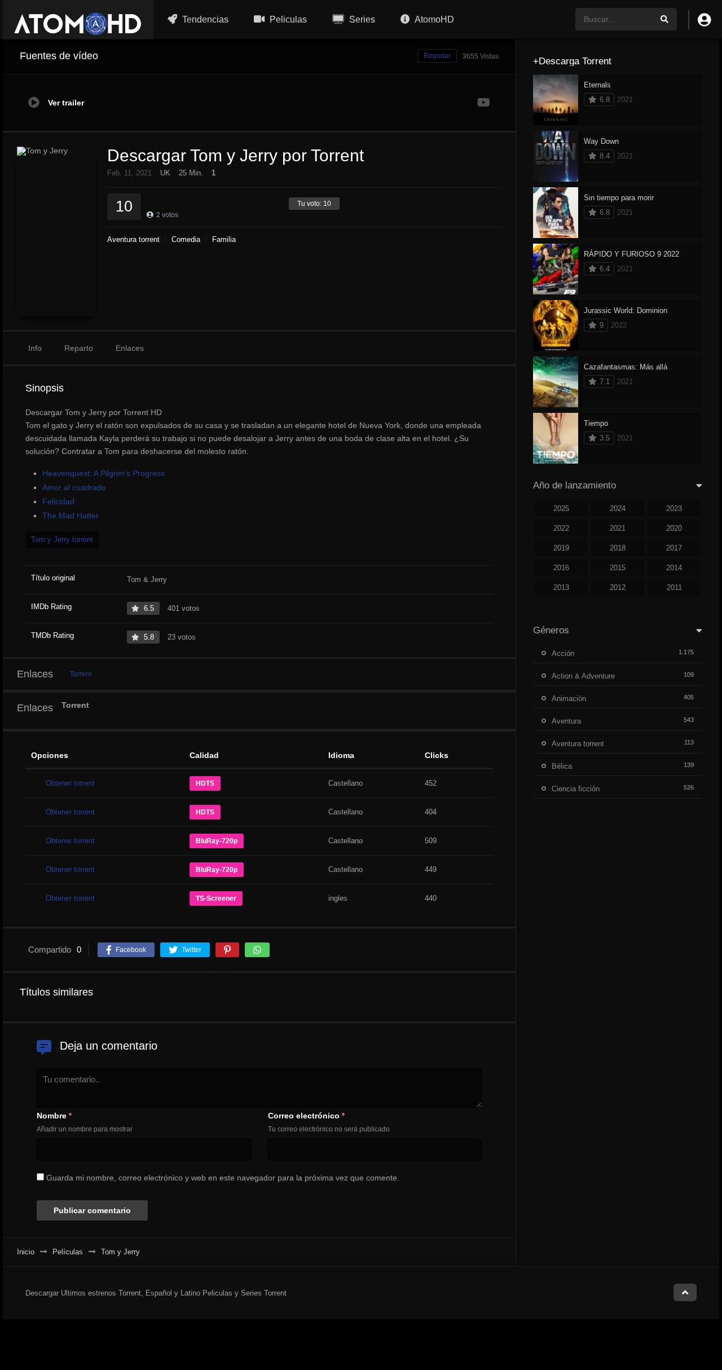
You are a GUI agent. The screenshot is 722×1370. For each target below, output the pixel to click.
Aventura (566, 721)
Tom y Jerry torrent (62, 539)
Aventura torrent (133, 239)
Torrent (80, 674)
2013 (561, 587)
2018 (618, 548)
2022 (561, 528)
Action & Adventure (583, 676)
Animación (569, 698)
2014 (674, 567)
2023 (674, 508)
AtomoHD (433, 19)
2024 (618, 508)
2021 (618, 528)
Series (361, 19)
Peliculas (287, 19)
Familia (224, 239)
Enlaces (130, 348)
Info (35, 348)
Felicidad (58, 501)
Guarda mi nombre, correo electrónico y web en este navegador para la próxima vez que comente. (222, 1177)
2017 (674, 548)
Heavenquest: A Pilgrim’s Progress (103, 473)
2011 (674, 587)
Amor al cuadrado (74, 487)
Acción (563, 653)
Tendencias (204, 19)
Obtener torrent (70, 783)
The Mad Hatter (70, 515)
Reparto (78, 348)
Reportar (437, 56)
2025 (561, 508)
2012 (618, 587)
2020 (674, 528)
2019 (561, 548)
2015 (618, 567)
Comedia (185, 239)
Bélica (562, 766)
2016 (561, 567)
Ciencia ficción (576, 789)
